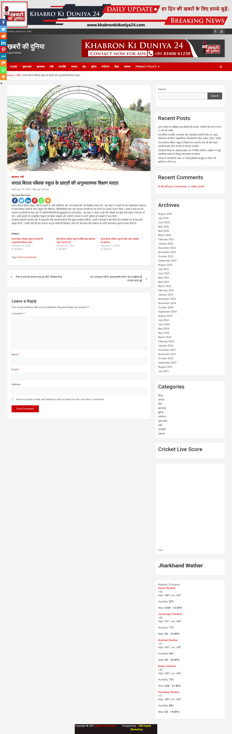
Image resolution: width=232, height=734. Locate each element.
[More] (48, 201)
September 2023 (167, 362)
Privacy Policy (146, 66)
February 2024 (166, 341)
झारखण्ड (40, 66)
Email (15, 369)
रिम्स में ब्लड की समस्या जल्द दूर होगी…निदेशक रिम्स (39, 277)
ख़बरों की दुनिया (25, 46)
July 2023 (163, 371)
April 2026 (163, 230)
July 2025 (163, 269)
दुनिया (93, 66)
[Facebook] (15, 201)
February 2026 (166, 239)
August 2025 (165, 264)
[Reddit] (3, 35)
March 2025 (164, 286)
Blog (160, 395)
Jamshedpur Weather (170, 614)
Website (16, 384)
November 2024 (167, 303)
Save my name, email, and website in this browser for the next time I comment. (60, 399)
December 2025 (167, 247)
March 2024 (164, 337)
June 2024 (164, 324)
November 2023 (167, 354)
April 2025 (163, 281)
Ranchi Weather (167, 588)
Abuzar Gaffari (41, 189)
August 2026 (165, 213)
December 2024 (167, 298)
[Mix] (3, 63)
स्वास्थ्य (127, 66)
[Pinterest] (35, 201)
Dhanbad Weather (168, 640)
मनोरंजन (106, 66)
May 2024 (163, 328)
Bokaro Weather (167, 666)
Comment (18, 313)
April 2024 (163, 332)
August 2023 (165, 366)
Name (16, 354)
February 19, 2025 (21, 189)
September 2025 (167, 260)
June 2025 (164, 273)
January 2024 (165, 345)
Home (13, 66)
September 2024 (167, 311)
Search (162, 89)
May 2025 (163, 277)
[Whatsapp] (41, 201)
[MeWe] (3, 56)
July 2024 (163, 320)
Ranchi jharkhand (27, 257)
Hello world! (197, 186)
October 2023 (165, 358)
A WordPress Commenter (172, 186)
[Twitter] (21, 201)
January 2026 (165, 243)
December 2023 (167, 349)
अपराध (74, 66)
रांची (51, 66)
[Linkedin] (28, 201)
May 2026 (163, 226)
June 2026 (164, 222)
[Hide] (1, 83)
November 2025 (167, 252)
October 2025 (165, 256)
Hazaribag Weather (168, 692)
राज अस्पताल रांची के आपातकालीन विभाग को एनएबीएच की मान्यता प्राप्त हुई (116, 278)
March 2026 (164, 235)
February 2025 (166, 290)
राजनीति (62, 66)
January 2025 (165, 294)
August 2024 (165, 315)
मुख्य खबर (27, 66)
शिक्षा (117, 66)
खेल (84, 66)
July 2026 (163, 218)
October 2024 (165, 307)
